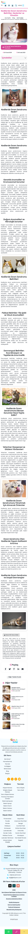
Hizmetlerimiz (7, 761)
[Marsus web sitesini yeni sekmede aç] (14, 919)
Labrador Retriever (7, 838)
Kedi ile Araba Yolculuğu (18, 724)
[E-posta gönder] (9, 5)
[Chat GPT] (10, 885)
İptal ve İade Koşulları (14, 904)
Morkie (7, 823)
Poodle (7, 821)
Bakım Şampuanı (7, 801)
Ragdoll (20, 840)
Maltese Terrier (7, 835)
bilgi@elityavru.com (15, 877)
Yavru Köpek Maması (7, 794)
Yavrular (7, 764)
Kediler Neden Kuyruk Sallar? (17, 697)
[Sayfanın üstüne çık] (24, 931)
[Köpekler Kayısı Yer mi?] (6, 707)
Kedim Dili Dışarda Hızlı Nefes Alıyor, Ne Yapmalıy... (18, 715)
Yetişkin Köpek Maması (7, 791)
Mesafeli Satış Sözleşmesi (14, 909)
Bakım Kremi (7, 806)
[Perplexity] (14, 885)
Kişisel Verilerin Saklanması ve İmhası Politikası (14, 895)
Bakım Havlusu (7, 808)
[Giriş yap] (12, 5)
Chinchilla (21, 830)
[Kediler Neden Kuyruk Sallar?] (6, 698)
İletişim (7, 773)
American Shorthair (20, 821)
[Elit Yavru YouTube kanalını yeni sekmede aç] (19, 779)
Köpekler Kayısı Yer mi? (18, 706)
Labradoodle (7, 830)
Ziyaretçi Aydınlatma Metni (14, 898)
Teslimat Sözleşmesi (14, 907)
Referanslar (7, 768)
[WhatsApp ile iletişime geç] (8, 931)
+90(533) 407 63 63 (15, 875)
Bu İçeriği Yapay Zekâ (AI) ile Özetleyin (13, 47)
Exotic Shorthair (20, 833)
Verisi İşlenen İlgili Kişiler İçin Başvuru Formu (14, 892)
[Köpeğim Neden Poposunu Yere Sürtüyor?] (6, 689)
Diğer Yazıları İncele (14, 677)
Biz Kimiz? (7, 759)
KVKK (14, 890)
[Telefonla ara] (5, 5)
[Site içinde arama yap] (16, 5)
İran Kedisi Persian (20, 838)
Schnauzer (7, 828)
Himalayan (20, 835)
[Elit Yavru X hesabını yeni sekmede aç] (12, 779)
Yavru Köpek (20, 787)
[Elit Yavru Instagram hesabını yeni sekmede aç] (15, 779)
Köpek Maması (7, 787)
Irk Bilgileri (7, 766)
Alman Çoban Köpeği (7, 841)
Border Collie (7, 833)
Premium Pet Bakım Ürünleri (7, 797)
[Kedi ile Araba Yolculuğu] (6, 725)
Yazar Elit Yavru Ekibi (11, 635)
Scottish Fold (20, 826)
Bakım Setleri (7, 810)
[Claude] (18, 885)
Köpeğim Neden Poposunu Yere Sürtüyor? (18, 688)
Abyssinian (20, 818)
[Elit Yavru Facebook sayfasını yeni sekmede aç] (8, 779)
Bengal (20, 823)
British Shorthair (20, 828)
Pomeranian (7, 818)
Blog (7, 771)
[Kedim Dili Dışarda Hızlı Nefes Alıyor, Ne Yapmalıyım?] (6, 716)
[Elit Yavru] (3, 2)
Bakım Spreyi (7, 803)
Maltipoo (7, 826)
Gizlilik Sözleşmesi (14, 902)
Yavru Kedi (20, 790)
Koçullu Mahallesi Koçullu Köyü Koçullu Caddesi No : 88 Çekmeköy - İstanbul (15, 870)
